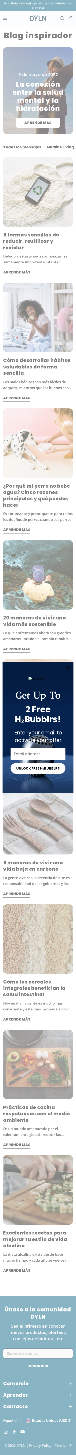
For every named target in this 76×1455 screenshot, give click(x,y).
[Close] (68, 667)
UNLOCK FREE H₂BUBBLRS (38, 768)
